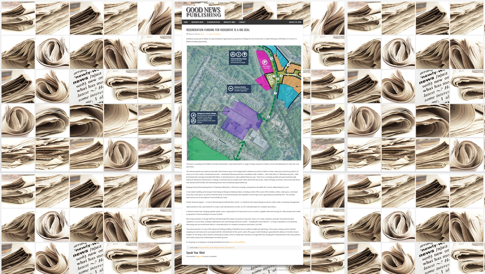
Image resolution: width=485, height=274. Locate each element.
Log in (299, 270)
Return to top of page (191, 270)
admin (202, 34)
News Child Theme (263, 270)
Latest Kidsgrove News (217, 248)
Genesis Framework (280, 270)
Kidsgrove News (196, 3)
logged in (199, 256)
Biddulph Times (223, 3)
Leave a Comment (215, 34)
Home (185, 3)
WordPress (292, 270)
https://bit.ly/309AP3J (237, 242)
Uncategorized (229, 248)
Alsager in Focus (209, 3)
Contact (234, 3)
